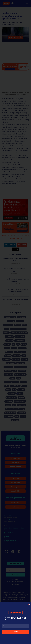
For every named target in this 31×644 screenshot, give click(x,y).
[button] (28, 604)
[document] (15, 322)
